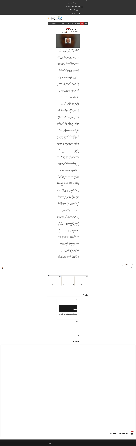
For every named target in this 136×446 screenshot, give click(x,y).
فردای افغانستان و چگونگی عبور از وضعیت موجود (68, 284)
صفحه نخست (86, 23)
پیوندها (63, 23)
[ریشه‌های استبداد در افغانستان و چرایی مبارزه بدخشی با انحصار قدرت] (54, 280)
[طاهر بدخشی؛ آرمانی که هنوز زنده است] (81, 280)
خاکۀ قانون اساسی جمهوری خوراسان (76, 12)
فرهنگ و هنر (78, 23)
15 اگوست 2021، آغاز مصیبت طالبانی (76, 10)
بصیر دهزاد (65, 32)
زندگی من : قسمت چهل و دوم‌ (77, 0)
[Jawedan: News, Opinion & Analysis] (55, 18)
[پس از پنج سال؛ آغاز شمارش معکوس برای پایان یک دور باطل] (81, 290)
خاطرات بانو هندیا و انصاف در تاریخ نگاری (76, 2)
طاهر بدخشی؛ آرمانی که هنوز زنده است (83, 284)
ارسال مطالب (69, 23)
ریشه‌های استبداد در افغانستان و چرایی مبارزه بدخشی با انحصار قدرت (73, 3)
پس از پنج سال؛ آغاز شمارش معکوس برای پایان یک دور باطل (74, 5)
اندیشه (75, 23)
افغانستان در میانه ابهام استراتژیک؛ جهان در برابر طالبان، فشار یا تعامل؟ (73, 6)
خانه (134, 25)
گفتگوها (72, 23)
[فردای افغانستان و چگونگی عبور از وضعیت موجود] (68, 280)
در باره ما (66, 23)
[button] (68, 262)
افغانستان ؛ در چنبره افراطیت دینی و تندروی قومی (75, 13)
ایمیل (78, 335)
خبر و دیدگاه (82, 23)
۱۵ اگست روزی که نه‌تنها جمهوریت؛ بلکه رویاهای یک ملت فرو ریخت (73, 9)
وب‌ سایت (78, 338)
